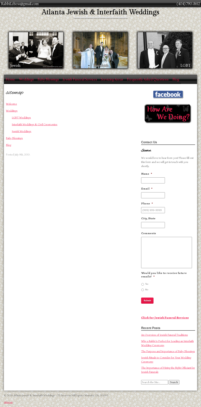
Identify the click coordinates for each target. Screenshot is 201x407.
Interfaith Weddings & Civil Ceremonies (34, 124)
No (146, 289)
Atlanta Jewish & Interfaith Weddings (100, 12)
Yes (146, 283)
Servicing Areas (112, 79)
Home (10, 79)
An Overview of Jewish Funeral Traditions (164, 335)
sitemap (8, 402)
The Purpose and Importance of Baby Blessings (168, 351)
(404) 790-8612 (188, 3)
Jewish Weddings (21, 131)
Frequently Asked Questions (148, 79)
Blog (176, 79)
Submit (147, 300)
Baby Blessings (48, 79)
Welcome (11, 104)
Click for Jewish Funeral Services (165, 317)
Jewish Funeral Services (80, 79)
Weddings (26, 79)
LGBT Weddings (21, 117)
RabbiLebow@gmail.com (20, 3)
